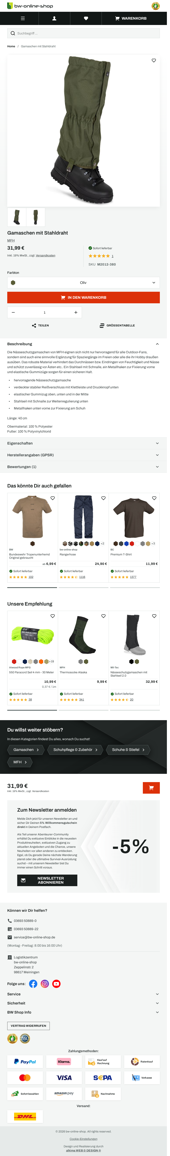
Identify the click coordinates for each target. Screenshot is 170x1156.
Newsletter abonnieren (51, 880)
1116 (82, 577)
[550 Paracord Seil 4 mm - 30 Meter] (32, 635)
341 (81, 699)
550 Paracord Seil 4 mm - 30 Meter (31, 672)
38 (30, 699)
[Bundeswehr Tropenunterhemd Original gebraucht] (32, 517)
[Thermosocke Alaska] (83, 635)
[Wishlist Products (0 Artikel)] (86, 18)
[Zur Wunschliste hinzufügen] (154, 60)
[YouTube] (56, 984)
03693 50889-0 (25, 920)
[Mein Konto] (54, 18)
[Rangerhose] (83, 517)
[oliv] (83, 131)
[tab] (32, 587)
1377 (133, 577)
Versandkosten (45, 255)
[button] (83, 994)
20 (131, 699)
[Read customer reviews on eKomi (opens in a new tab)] (156, 6)
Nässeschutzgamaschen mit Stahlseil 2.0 (128, 674)
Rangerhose (68, 554)
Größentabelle (121, 325)
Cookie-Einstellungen (83, 1139)
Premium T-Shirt (121, 554)
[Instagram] (45, 984)
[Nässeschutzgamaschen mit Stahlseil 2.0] (134, 635)
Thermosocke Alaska (73, 672)
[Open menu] (23, 18)
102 (31, 577)
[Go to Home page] (32, 6)
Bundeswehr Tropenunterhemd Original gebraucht (29, 556)
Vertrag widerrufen (28, 1025)
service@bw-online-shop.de (34, 937)
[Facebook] (33, 984)
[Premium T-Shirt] (134, 517)
